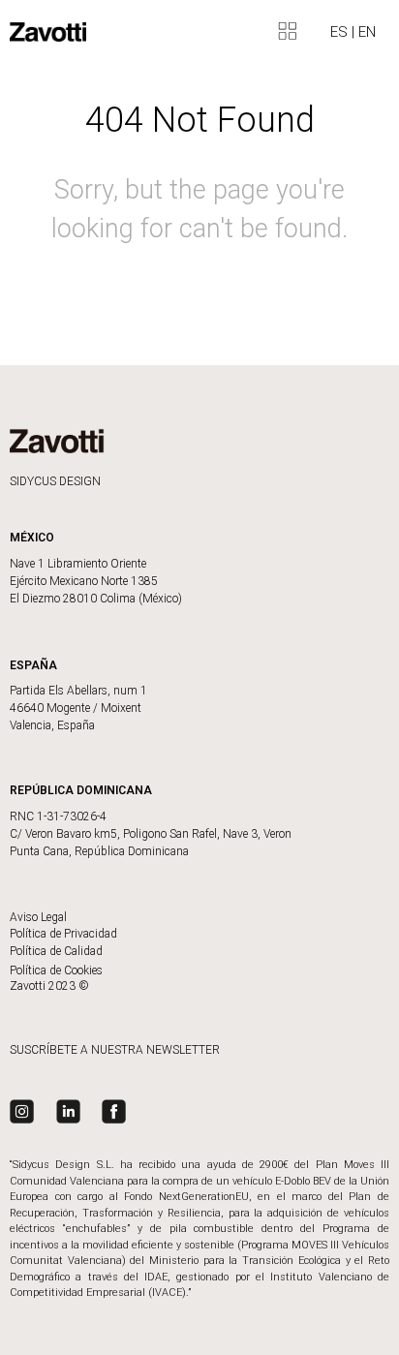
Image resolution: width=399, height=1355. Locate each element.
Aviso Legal (38, 917)
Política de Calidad (56, 951)
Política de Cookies (56, 970)
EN (367, 32)
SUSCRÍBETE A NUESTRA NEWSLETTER (115, 1050)
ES (341, 32)
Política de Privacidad (63, 933)
